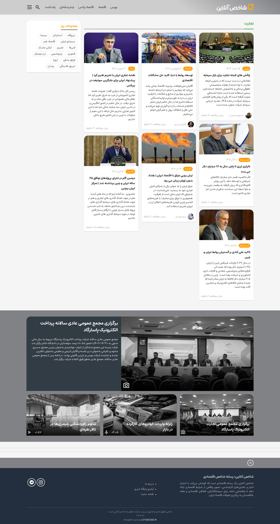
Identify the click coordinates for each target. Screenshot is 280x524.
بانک (131, 69)
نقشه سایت (147, 494)
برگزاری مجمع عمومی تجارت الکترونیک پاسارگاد (227, 427)
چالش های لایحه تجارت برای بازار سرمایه (226, 75)
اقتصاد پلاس (86, 7)
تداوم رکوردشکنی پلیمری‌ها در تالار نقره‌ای (73, 427)
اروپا (55, 60)
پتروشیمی (56, 53)
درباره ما (149, 484)
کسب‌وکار (244, 160)
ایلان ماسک (44, 47)
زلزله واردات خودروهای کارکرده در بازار (150, 427)
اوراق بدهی (69, 60)
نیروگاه (71, 35)
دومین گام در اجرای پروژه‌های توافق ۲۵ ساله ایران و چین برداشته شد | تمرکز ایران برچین (112, 183)
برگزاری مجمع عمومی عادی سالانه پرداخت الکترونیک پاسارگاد (79, 326)
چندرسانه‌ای (67, 7)
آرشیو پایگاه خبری (144, 489)
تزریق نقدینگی (67, 66)
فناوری (71, 53)
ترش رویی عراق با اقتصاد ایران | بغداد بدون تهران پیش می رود (170, 178)
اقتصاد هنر (49, 41)
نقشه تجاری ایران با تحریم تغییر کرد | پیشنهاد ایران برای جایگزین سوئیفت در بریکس (112, 80)
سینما (43, 35)
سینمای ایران (68, 41)
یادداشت (50, 7)
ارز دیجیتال (40, 53)
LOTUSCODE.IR (148, 520)
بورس (113, 7)
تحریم (60, 47)
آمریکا (72, 47)
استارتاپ (57, 35)
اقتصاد (102, 7)
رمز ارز (51, 66)
